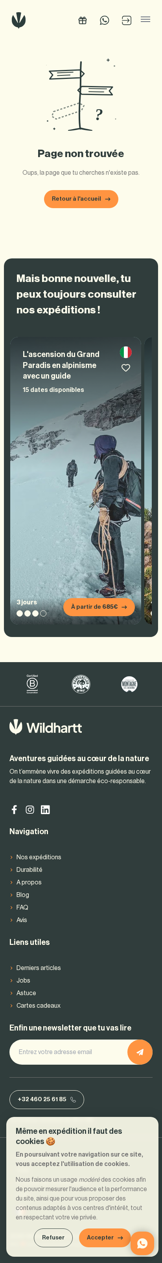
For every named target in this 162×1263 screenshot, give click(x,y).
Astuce (26, 993)
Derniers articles (39, 968)
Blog (23, 895)
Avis (22, 920)
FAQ (22, 907)
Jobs (23, 980)
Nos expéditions (39, 857)
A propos (29, 882)
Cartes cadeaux (39, 1006)
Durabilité (29, 870)
